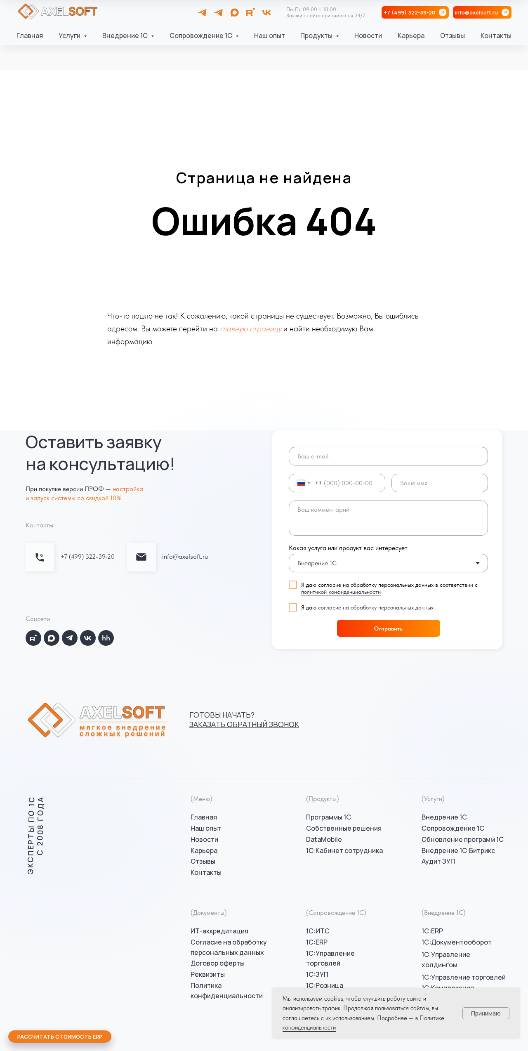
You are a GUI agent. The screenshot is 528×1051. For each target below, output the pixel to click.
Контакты (496, 35)
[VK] (267, 12)
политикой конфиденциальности (341, 591)
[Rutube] (250, 12)
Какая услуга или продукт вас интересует (348, 548)
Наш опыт (269, 35)
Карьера (411, 35)
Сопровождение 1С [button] (201, 35)
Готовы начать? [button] (244, 719)
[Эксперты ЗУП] (218, 12)
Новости (368, 35)
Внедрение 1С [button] (125, 35)
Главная (29, 35)
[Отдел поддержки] (202, 12)
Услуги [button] (70, 35)
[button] (59, 1036)
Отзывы (452, 35)
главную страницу (250, 328)
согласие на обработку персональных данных (376, 607)
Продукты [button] (317, 35)
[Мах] (234, 12)
